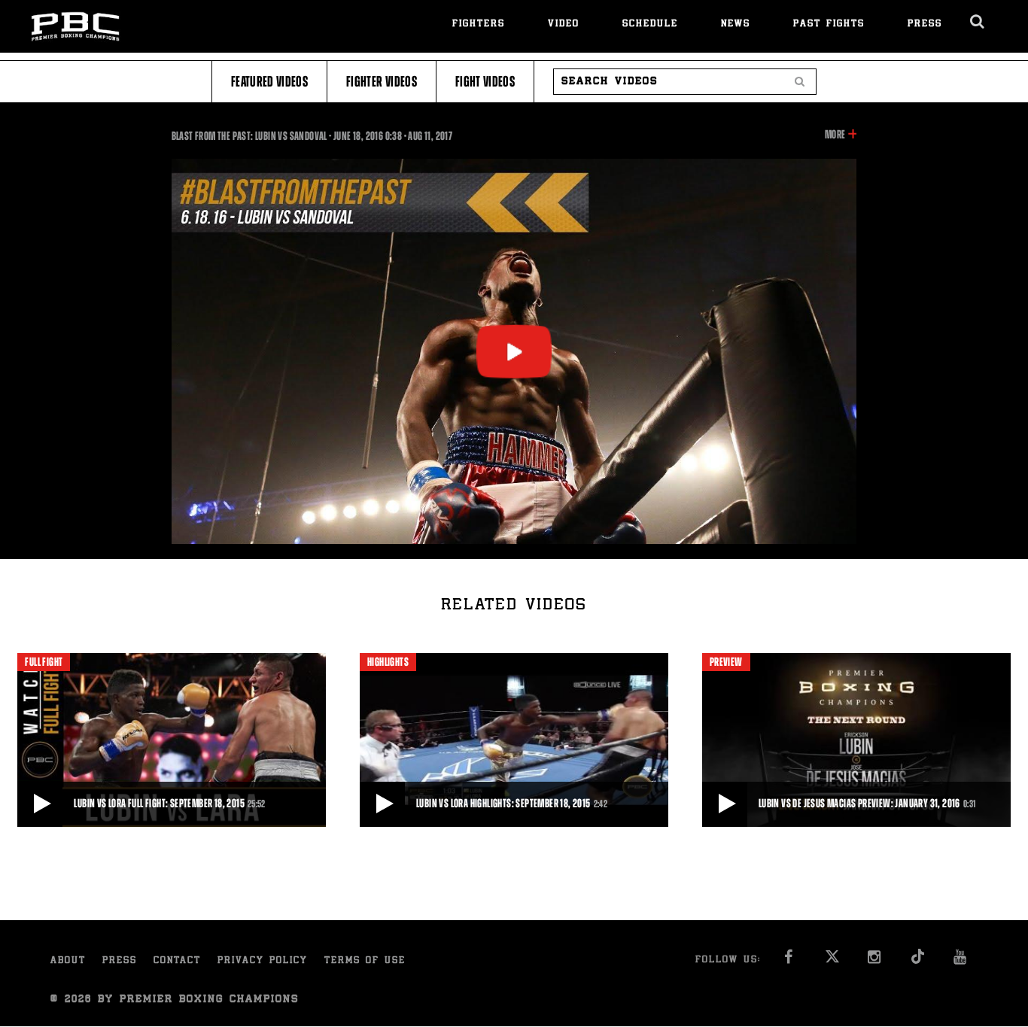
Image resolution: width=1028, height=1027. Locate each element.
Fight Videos (485, 82)
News (735, 24)
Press (925, 24)
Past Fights (829, 24)
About (68, 961)
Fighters (478, 24)
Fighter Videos (381, 82)
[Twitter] (832, 961)
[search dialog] (978, 22)
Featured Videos (269, 82)
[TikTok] (918, 961)
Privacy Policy (262, 961)
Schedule (650, 24)
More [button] (835, 135)
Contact (177, 961)
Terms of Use (365, 961)
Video (563, 24)
